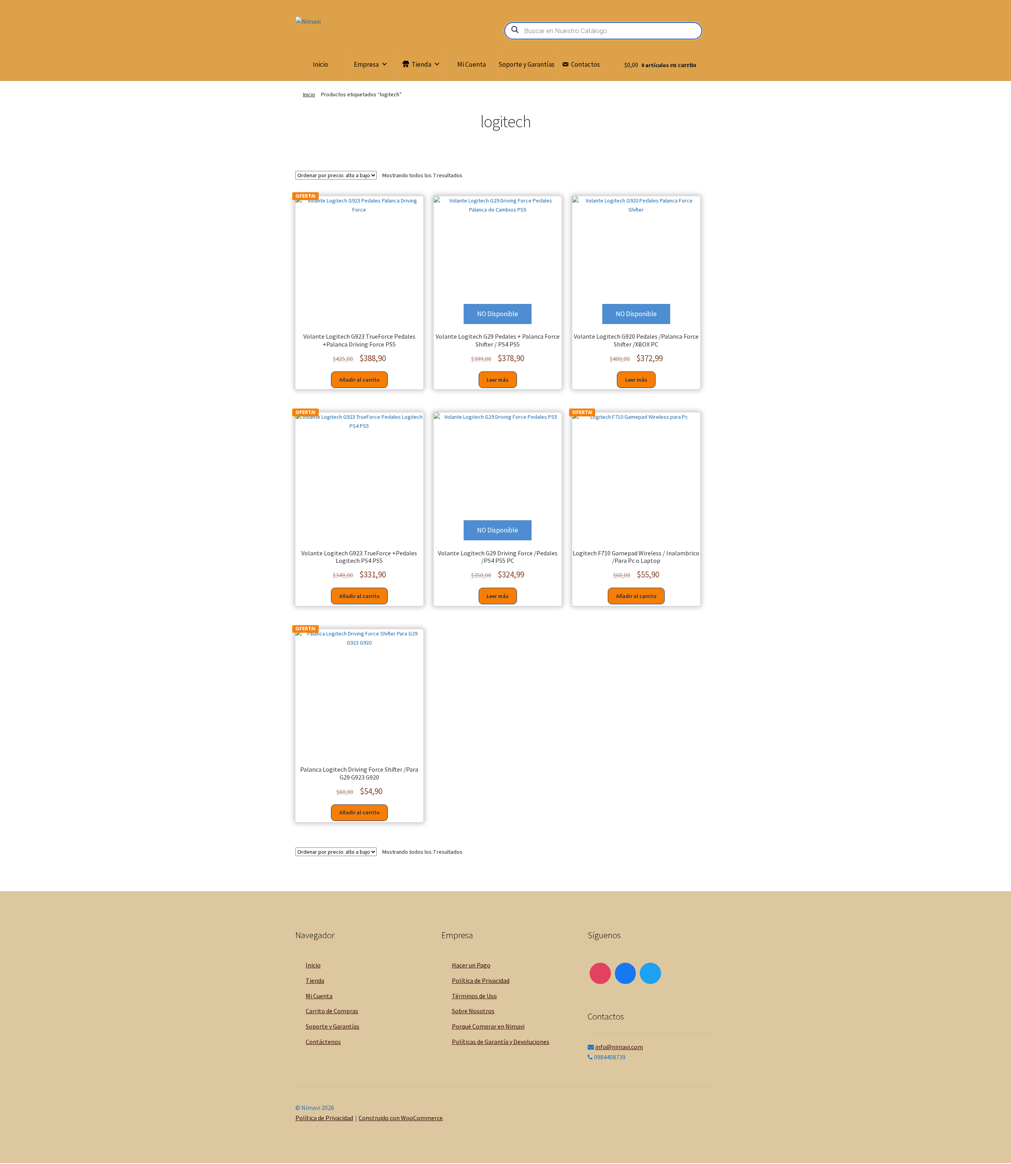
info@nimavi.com (619, 1047)
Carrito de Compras (332, 1011)
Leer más (498, 379)
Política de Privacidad (480, 980)
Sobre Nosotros (473, 1011)
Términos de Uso (474, 996)
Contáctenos (323, 1042)
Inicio (320, 64)
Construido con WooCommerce (401, 1118)
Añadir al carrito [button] (359, 379)
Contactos (585, 64)
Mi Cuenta (471, 64)
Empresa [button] (366, 64)
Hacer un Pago (471, 965)
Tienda (421, 64)
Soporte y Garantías (526, 64)
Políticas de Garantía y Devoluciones (500, 1042)
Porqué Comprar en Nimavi (488, 1026)
